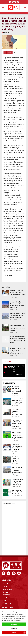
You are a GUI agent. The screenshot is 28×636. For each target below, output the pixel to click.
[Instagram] (15, 2)
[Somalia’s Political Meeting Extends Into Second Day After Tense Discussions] (7, 401)
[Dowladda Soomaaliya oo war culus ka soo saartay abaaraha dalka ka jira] (5, 293)
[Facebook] (10, 2)
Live (4, 600)
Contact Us (7, 603)
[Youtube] (18, 2)
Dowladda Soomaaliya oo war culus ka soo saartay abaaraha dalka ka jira (17, 293)
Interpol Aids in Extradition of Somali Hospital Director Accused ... (17, 412)
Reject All (14, 632)
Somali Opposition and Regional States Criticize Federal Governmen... (17, 423)
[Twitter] (13, 2)
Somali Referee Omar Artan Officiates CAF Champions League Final (17, 436)
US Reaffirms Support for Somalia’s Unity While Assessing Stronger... (17, 390)
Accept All (14, 624)
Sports (5, 587)
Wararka (6, 584)
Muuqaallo (6, 595)
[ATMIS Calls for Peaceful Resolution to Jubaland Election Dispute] (7, 492)
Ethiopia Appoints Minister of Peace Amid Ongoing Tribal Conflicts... (17, 482)
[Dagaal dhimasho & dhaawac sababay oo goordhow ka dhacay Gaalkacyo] (5, 304)
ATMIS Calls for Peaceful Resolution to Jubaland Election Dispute (18, 492)
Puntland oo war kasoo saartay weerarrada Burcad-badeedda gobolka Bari (17, 316)
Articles (5, 592)
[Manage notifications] (24, 632)
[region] (14, 622)
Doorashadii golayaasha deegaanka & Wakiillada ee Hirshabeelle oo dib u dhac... (18, 339)
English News (8, 589)
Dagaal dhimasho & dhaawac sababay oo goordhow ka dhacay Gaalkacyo (17, 304)
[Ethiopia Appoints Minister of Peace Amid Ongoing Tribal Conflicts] (7, 482)
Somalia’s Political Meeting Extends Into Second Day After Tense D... (17, 401)
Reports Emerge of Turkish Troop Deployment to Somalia (17, 459)
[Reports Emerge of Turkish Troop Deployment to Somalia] (7, 459)
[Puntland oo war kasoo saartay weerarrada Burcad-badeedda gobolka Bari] (5, 316)
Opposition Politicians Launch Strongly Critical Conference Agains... (17, 448)
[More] (14, 52)
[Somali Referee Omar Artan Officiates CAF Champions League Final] (7, 434)
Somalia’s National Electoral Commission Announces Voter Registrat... (17, 471)
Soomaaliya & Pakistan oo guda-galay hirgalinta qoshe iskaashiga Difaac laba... (17, 351)
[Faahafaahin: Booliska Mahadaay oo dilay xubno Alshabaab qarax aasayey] (5, 327)
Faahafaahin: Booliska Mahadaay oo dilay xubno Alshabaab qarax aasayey (17, 327)
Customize (14, 628)
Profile (5, 597)
